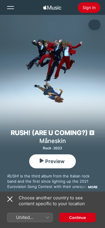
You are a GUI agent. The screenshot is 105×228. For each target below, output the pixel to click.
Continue (77, 217)
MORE (93, 187)
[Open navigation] (10, 7)
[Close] (10, 199)
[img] (52, 7)
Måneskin (52, 140)
